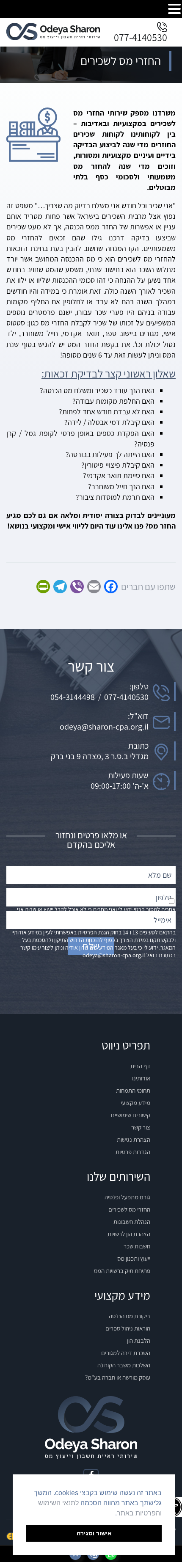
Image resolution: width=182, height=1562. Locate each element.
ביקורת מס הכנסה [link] (129, 1316)
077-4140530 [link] (140, 37)
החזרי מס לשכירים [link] (129, 1209)
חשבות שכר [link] (137, 1246)
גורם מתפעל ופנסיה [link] (127, 1197)
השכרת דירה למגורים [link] (125, 1353)
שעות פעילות (128, 775)
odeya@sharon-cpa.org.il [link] (104, 726)
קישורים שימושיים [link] (130, 1115)
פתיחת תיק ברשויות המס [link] (122, 1271)
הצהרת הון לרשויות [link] (129, 1234)
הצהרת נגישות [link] (133, 1139)
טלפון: (139, 686)
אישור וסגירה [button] (94, 1533)
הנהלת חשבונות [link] (131, 1222)
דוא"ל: (138, 716)
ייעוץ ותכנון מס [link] (133, 1258)
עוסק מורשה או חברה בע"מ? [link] (117, 1377)
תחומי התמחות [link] (133, 1090)
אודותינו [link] (141, 1078)
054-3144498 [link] (72, 697)
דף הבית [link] (140, 1066)
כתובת (138, 745)
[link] (53, 37)
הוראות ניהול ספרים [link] (127, 1328)
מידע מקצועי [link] (135, 1103)
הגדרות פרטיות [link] (133, 1152)
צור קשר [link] (140, 1127)
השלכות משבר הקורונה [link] (123, 1365)
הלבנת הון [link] (138, 1340)
